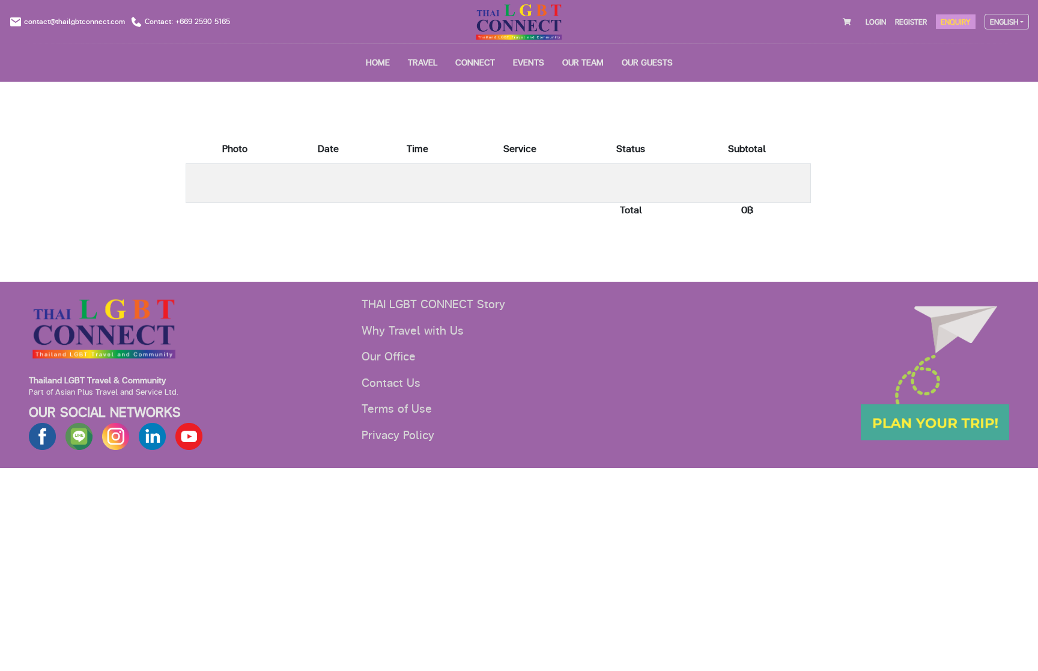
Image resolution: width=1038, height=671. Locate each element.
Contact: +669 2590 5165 (187, 21)
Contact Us (391, 383)
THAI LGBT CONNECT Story (433, 304)
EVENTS (528, 63)
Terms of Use (397, 409)
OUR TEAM (583, 63)
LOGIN (876, 22)
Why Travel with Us (413, 331)
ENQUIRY (956, 22)
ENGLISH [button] (1004, 22)
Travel (422, 63)
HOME (378, 63)
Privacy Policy (398, 435)
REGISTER (911, 22)
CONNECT (475, 63)
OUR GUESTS (647, 63)
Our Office (389, 356)
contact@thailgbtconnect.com (74, 21)
